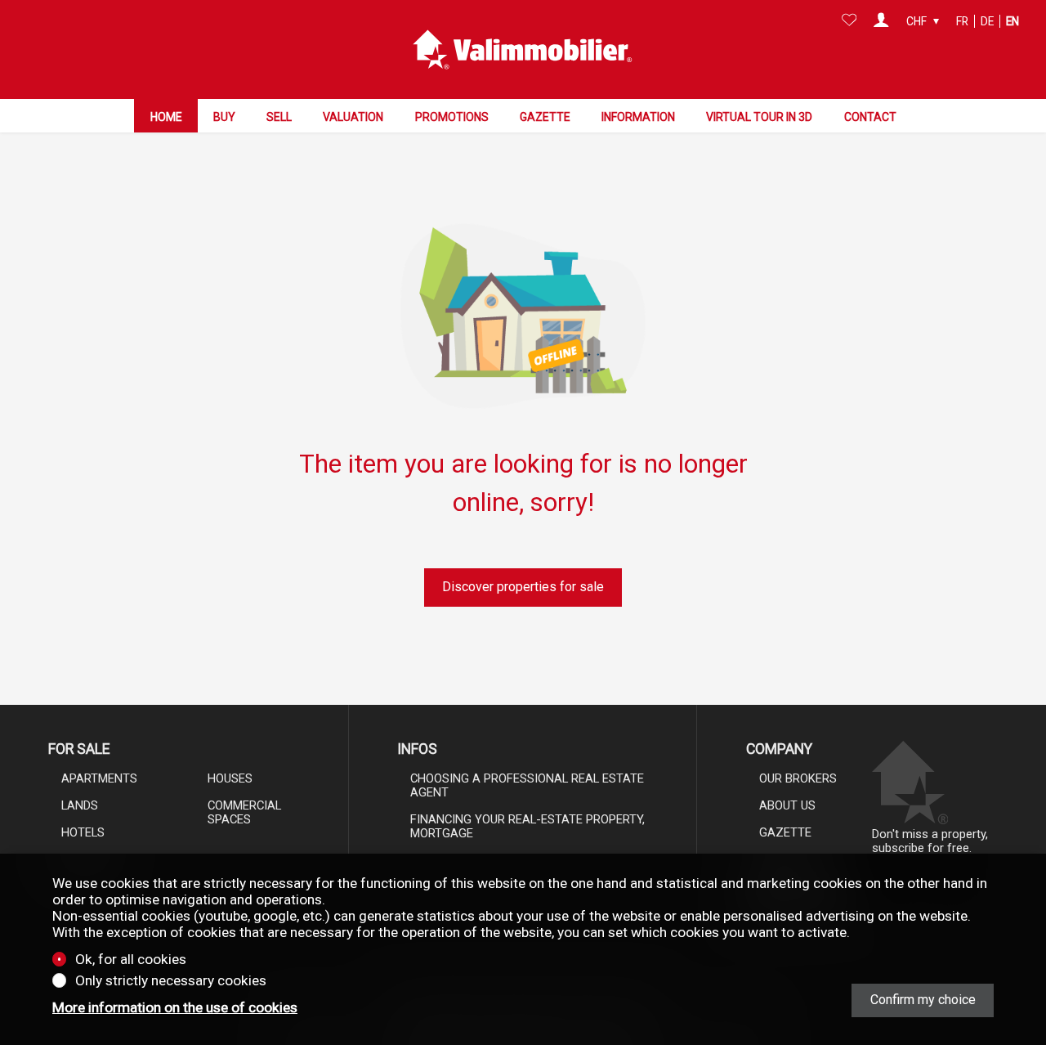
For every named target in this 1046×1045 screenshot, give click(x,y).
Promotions (452, 116)
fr (962, 21)
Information (638, 116)
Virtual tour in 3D (759, 116)
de (987, 21)
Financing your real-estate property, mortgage (527, 826)
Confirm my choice (923, 999)
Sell (279, 116)
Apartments (99, 778)
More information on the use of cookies (174, 1007)
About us (787, 805)
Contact (870, 116)
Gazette (545, 116)
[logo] (523, 49)
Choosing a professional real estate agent (527, 785)
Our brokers (798, 778)
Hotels (83, 832)
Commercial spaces (244, 812)
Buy (224, 116)
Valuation (353, 116)
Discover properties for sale (523, 586)
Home (166, 116)
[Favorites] (849, 21)
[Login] (881, 21)
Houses (230, 778)
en (1012, 21)
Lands (79, 805)
